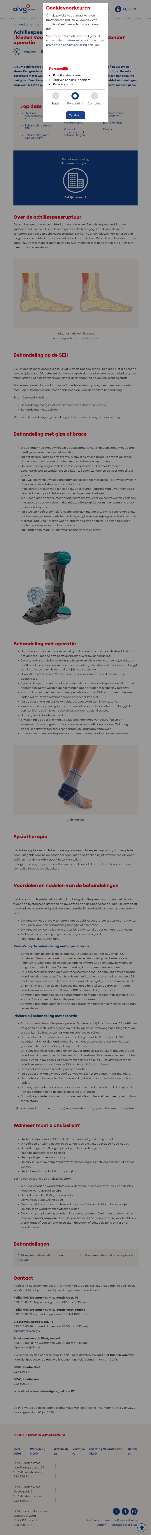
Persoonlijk (75, 104)
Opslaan (75, 115)
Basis (55, 104)
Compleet (94, 104)
